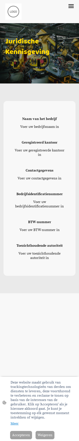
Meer (15, 423)
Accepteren (21, 435)
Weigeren (45, 435)
